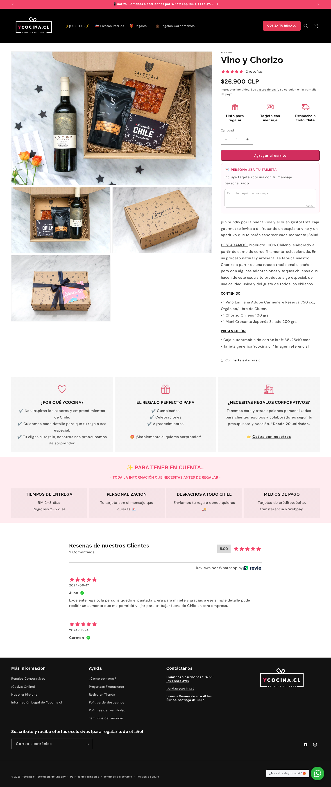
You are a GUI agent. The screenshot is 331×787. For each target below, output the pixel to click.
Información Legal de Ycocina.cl (36, 702)
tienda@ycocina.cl (180, 688)
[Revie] (252, 568)
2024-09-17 (79, 585)
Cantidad (227, 130)
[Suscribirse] (87, 744)
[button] (140, 26)
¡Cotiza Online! (23, 686)
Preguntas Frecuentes (106, 686)
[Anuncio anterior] (13, 4)
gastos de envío (268, 89)
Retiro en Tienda (102, 694)
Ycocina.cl (29, 776)
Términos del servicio (106, 718)
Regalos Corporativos (28, 678)
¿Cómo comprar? (102, 678)
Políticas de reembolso (107, 710)
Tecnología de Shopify (51, 776)
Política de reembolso (85, 776)
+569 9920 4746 (177, 681)
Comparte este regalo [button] (243, 360)
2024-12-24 (79, 630)
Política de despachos (107, 702)
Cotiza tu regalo (281, 25)
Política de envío (148, 776)
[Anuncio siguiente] (318, 4)
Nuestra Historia (24, 694)
